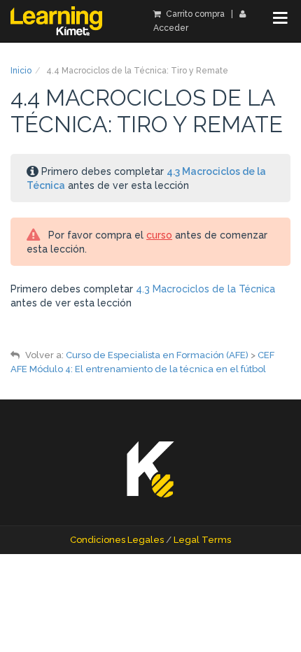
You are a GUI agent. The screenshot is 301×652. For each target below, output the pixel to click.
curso (159, 235)
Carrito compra (194, 14)
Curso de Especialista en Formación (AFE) (157, 355)
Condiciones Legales (117, 539)
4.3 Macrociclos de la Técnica (205, 289)
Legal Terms (202, 539)
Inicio (20, 71)
